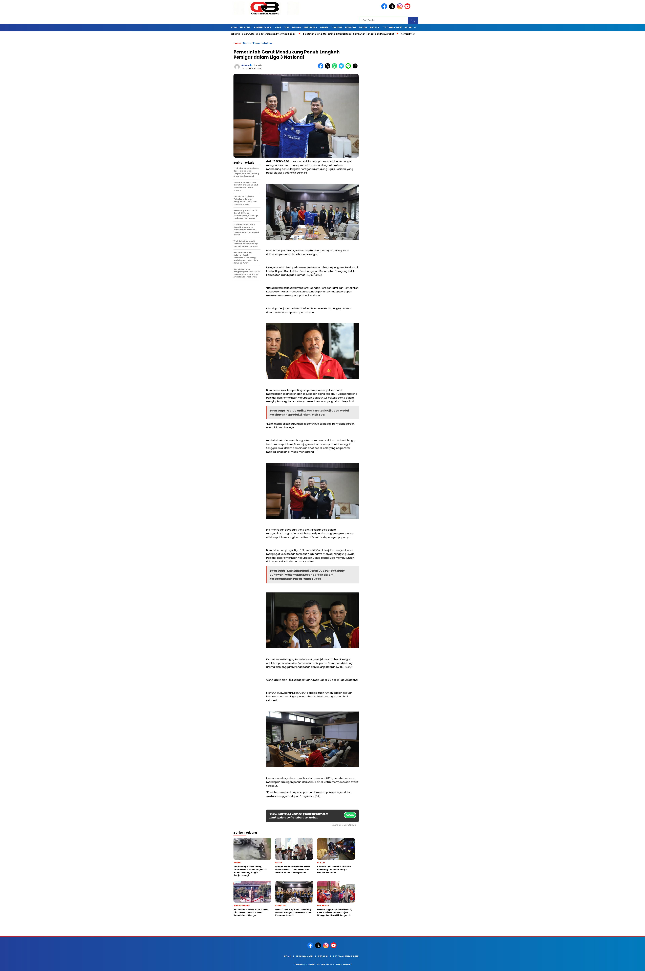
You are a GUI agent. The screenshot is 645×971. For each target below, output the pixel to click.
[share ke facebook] (321, 68)
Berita (247, 43)
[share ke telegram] (342, 68)
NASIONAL (245, 27)
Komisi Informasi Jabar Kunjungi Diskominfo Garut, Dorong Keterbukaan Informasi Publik (408, 33)
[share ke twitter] (328, 68)
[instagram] (400, 8)
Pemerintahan (262, 43)
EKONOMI (350, 27)
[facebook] (384, 8)
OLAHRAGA (336, 27)
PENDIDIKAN (310, 27)
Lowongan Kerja (392, 27)
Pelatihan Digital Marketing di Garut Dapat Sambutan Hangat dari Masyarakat (304, 33)
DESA (286, 27)
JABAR (277, 27)
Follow (350, 815)
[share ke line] (349, 68)
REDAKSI (323, 956)
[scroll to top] (623, 965)
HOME (234, 27)
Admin (245, 65)
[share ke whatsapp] (335, 68)
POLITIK (363, 27)
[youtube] (408, 8)
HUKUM (324, 27)
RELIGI (408, 27)
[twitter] (392, 8)
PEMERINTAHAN (262, 27)
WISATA (296, 27)
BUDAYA (374, 27)
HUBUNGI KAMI (304, 956)
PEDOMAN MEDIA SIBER (346, 956)
